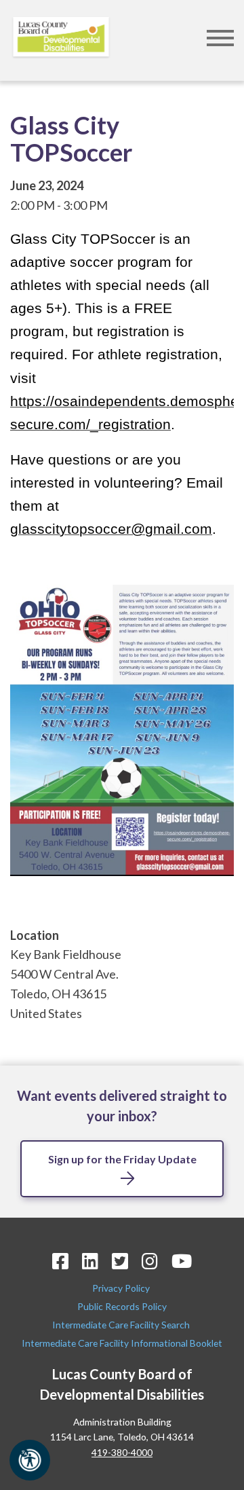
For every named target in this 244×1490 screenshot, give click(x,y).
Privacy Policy (122, 1288)
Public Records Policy (122, 1306)
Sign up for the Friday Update (122, 1158)
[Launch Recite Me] (29, 1460)
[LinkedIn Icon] (90, 1260)
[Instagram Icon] (150, 1260)
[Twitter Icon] (120, 1260)
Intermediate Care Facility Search (122, 1324)
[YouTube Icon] (181, 1260)
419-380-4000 (122, 1452)
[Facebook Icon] (60, 1260)
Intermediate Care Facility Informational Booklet (122, 1343)
